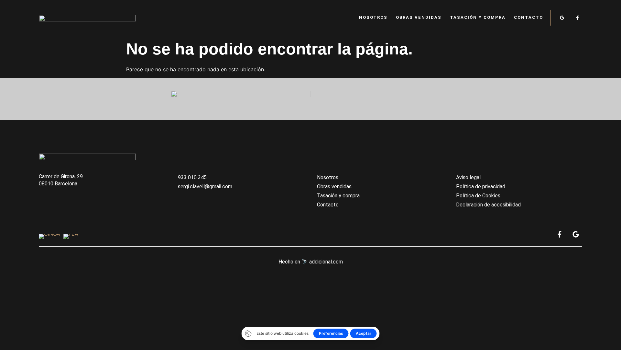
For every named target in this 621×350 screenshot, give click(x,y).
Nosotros (373, 17)
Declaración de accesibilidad (488, 205)
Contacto (528, 17)
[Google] (562, 17)
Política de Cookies (478, 195)
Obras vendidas (418, 17)
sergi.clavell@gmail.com (205, 186)
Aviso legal (468, 177)
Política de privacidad (480, 186)
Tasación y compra (478, 17)
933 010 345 (192, 177)
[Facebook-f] (577, 17)
